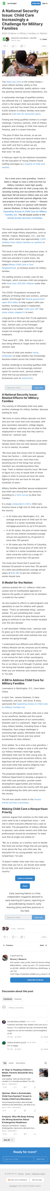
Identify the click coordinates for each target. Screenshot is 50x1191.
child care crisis (13, 82)
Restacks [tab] (17, 999)
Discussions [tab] (20, 1063)
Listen (44, 39)
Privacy (21, 1174)
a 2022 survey (22, 495)
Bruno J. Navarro (30, 38)
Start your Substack (18, 1180)
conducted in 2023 (21, 504)
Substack (13, 1186)
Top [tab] (4, 1063)
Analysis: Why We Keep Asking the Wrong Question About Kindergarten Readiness (18, 1119)
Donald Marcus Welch (16, 1021)
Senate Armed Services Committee (24, 218)
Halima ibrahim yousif (16, 1042)
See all (7, 1140)
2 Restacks (21, 929)
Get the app (37, 1180)
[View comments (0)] (15, 1110)
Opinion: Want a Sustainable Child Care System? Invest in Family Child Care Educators (17, 1096)
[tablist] (12, 999)
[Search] (45, 1063)
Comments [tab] (7, 999)
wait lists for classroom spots (26, 114)
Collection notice (38, 1174)
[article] (25, 1078)
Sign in (45, 3)
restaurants (27, 378)
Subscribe (36, 3)
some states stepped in (13, 312)
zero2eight (15, 38)
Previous (9, 945)
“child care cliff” (31, 309)
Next (42, 945)
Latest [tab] (11, 1063)
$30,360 (15, 573)
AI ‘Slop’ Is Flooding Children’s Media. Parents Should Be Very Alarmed (17, 1073)
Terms (27, 1174)
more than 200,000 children (20, 283)
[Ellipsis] (47, 1021)
